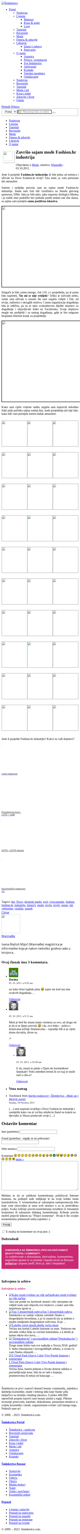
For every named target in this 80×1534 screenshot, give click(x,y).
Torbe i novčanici (19, 1491)
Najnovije (14, 1471)
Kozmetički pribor (19, 1494)
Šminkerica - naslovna (22, 1429)
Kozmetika (15, 1474)
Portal (12, 9)
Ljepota (20, 16)
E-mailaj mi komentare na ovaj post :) (28, 1231)
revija (48, 905)
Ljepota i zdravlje (19, 1509)
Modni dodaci (17, 1484)
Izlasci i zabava (33, 46)
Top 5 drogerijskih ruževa (57, 1311)
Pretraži (5, 106)
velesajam (7, 908)
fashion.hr (7, 905)
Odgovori (14, 999)
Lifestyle (21, 43)
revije (56, 905)
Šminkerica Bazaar (13, 1463)
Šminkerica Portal (12, 1422)
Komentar (7, 1155)
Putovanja (30, 49)
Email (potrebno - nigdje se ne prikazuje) (25, 1138)
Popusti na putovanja (21, 1512)
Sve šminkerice (33, 63)
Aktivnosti (30, 66)
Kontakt (28, 70)
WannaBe (57, 164)
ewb (45, 901)
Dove (19, 901)
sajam (64, 905)
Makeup (28, 19)
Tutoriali (21, 29)
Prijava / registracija (35, 59)
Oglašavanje (31, 76)
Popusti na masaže (20, 1516)
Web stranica (9, 1148)
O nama (21, 53)
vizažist (19, 908)
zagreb (29, 908)
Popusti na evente (19, 1522)
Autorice (29, 56)
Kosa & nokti (32, 22)
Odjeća (13, 1477)
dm (13, 901)
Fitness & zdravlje (27, 39)
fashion (70, 901)
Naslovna (22, 12)
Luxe (27, 26)
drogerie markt (32, 901)
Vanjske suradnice (34, 73)
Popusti (6, 1502)
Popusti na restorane (21, 1519)
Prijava (15, 106)
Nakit (12, 1488)
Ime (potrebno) (10, 1131)
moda (40, 905)
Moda (19, 36)
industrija (20, 905)
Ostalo (20, 100)
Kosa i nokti (23, 93)
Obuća (13, 1481)
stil (71, 905)
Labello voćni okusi (46, 1325)
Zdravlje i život (25, 96)
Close (5, 912)
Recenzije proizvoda (21, 1433)
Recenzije (22, 33)
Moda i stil (22, 90)
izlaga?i (31, 905)
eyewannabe (56, 901)
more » (20, 1159)
